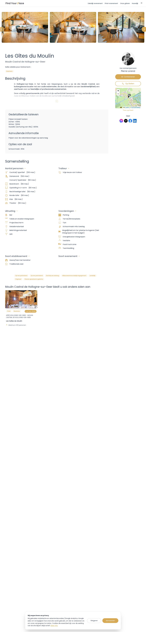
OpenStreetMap (135, 107)
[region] (73, 29)
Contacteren (129, 77)
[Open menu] (141, 3)
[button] (129, 96)
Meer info (54, 626)
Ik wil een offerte (31, 311)
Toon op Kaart (128, 110)
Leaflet (127, 107)
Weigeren (94, 621)
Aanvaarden (110, 621)
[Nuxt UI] (14, 3)
